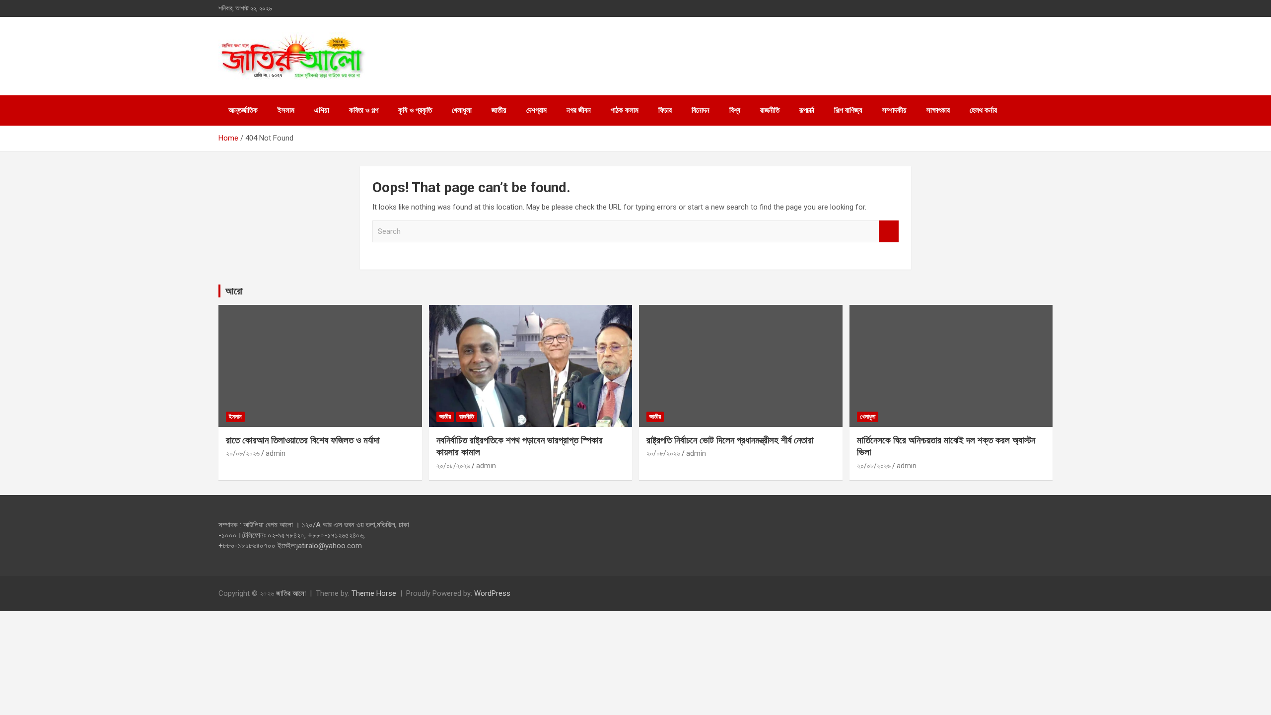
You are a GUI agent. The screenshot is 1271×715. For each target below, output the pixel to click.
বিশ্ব (734, 110)
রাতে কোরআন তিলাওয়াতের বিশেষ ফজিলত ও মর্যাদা (303, 440)
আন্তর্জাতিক (243, 110)
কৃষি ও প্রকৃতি (415, 110)
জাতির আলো (291, 593)
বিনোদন (700, 110)
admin (275, 453)
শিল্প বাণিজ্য (848, 110)
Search (889, 231)
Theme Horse (374, 593)
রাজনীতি (769, 110)
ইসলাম (286, 110)
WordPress (492, 593)
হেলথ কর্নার (983, 110)
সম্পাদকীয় (894, 110)
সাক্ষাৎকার (938, 110)
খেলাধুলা (462, 110)
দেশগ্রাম (536, 110)
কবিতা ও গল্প (363, 110)
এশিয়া (321, 110)
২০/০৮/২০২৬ (243, 453)
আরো (234, 291)
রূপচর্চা (806, 110)
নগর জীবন (578, 110)
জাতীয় (499, 110)
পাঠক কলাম (624, 110)
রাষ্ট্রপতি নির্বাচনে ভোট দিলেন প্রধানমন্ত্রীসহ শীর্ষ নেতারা (730, 440)
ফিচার (665, 110)
